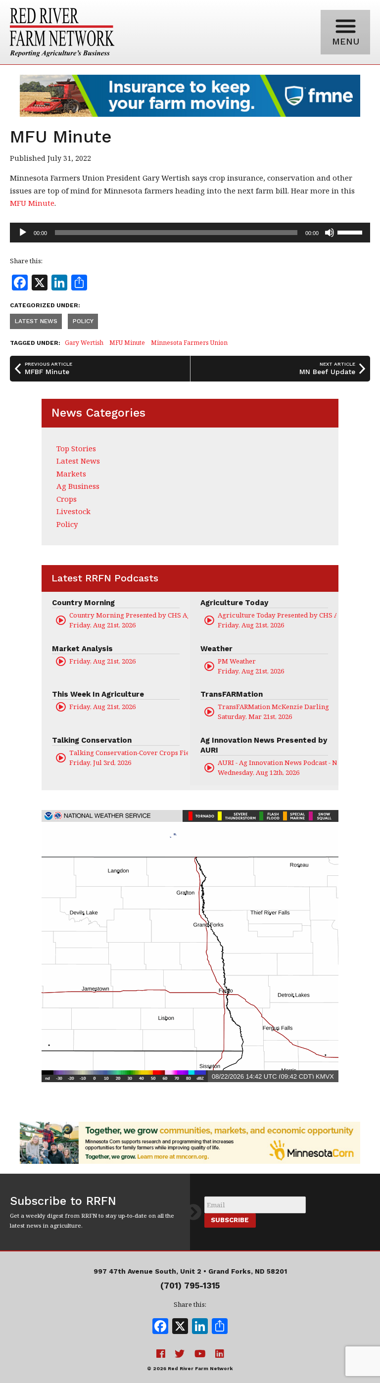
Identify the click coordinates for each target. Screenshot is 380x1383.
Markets (71, 473)
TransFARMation (231, 694)
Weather (216, 648)
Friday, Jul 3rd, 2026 (128, 757)
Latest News (36, 321)
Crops (66, 499)
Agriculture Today (234, 602)
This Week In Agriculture (98, 694)
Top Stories (76, 448)
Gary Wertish (84, 342)
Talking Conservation (92, 740)
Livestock (73, 511)
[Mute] (329, 233)
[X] (180, 1327)
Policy (83, 321)
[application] (190, 232)
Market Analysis (82, 648)
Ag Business (77, 486)
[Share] (220, 1327)
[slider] (351, 231)
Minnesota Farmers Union (189, 342)
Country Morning (83, 602)
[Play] (23, 233)
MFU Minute (32, 203)
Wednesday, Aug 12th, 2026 (277, 767)
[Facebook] (160, 1327)
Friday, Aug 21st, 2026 (128, 620)
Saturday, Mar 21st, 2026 (273, 711)
